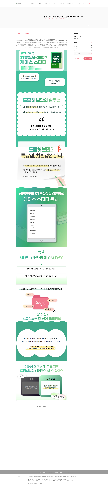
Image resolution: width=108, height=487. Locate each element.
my (89, 3)
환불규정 (66, 472)
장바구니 (79, 58)
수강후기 (27, 33)
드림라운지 (70, 3)
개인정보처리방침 (58, 472)
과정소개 (20, 33)
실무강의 (47, 3)
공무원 (32, 3)
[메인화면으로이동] (23, 3)
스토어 (54, 3)
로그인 (80, 3)
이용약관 (50, 472)
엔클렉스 (40, 3)
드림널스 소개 (43, 472)
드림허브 (62, 3)
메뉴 (91, 3)
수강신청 (89, 58)
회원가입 (84, 3)
